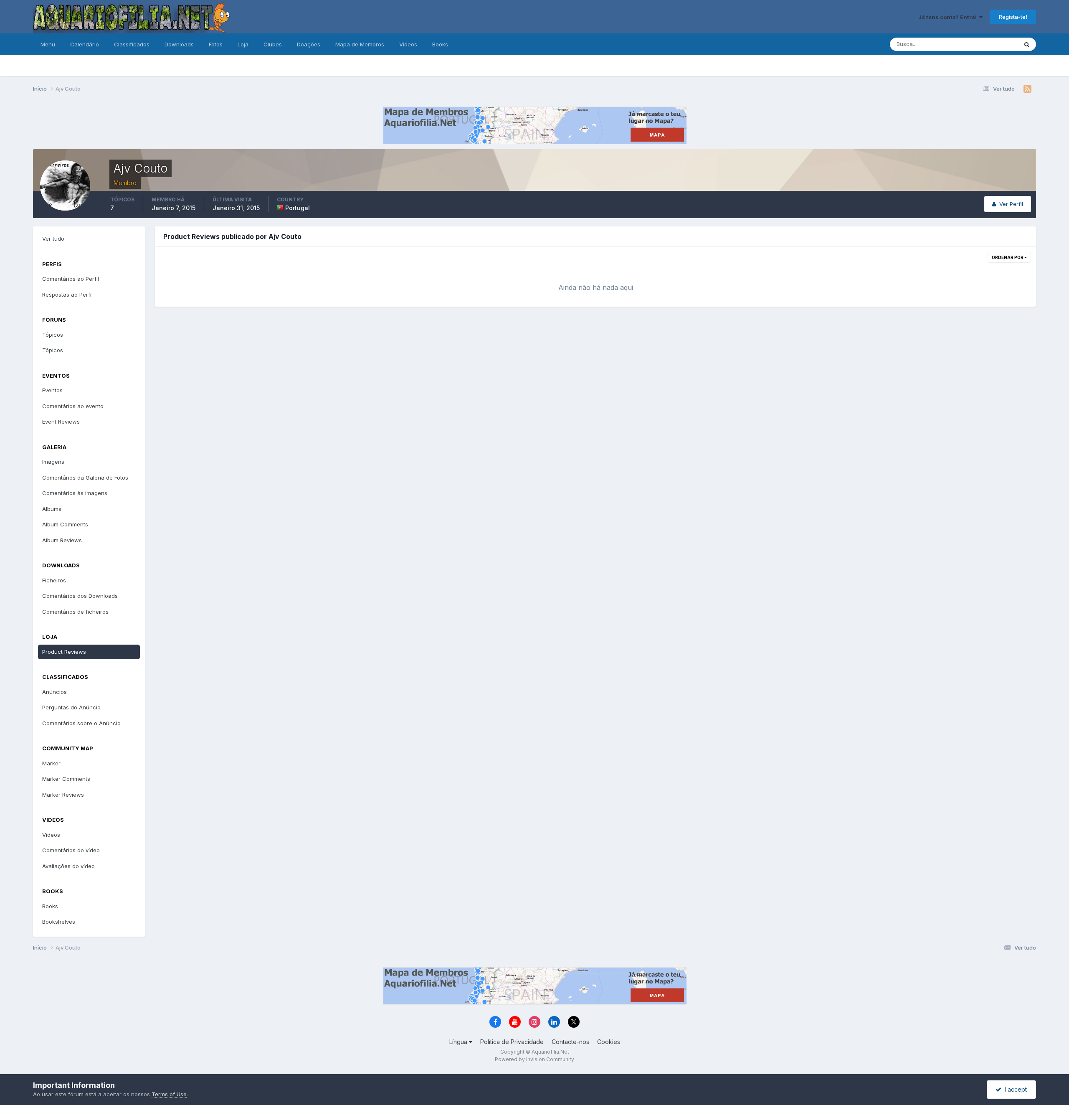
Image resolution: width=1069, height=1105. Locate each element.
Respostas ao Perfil (67, 294)
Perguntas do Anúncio (71, 707)
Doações (308, 44)
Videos (51, 834)
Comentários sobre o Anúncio (81, 723)
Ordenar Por (1008, 257)
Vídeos (408, 44)
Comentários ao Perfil (70, 278)
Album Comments (65, 524)
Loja (243, 44)
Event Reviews (61, 421)
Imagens (53, 461)
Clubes (272, 44)
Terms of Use (169, 1094)
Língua (459, 1041)
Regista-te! (1013, 16)
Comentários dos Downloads (80, 595)
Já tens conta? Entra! (948, 17)
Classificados (131, 44)
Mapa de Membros (359, 44)
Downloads (179, 44)
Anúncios (54, 691)
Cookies (608, 1041)
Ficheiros (54, 580)
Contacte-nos (570, 1041)
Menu (48, 44)
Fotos (216, 44)
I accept (1014, 1089)
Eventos (52, 390)
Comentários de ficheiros (75, 611)
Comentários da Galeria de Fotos (85, 477)
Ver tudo (53, 238)
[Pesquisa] (1027, 44)
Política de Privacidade (512, 1041)
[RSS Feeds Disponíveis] (1027, 89)
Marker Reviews (63, 794)
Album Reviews (62, 540)
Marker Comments (66, 778)
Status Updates (987, 44)
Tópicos (52, 334)
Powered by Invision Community (534, 1059)
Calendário (84, 44)
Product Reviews (64, 651)
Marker (51, 763)
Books (440, 44)
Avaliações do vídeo (68, 866)
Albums (51, 509)
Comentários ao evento (73, 406)
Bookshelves (58, 921)
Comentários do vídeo (71, 850)
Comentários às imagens (74, 493)
